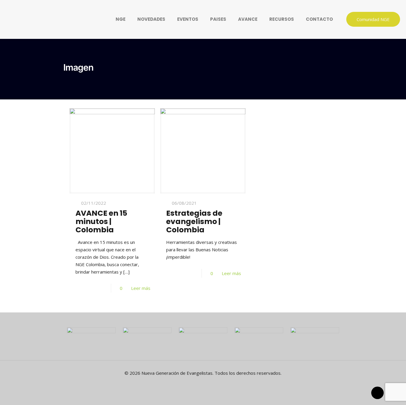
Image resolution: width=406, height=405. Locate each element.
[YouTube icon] (206, 383)
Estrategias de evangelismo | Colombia (194, 221)
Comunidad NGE (373, 19)
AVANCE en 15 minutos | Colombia (101, 221)
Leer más (140, 288)
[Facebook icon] (200, 383)
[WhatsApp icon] (193, 383)
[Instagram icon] (212, 383)
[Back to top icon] (377, 393)
